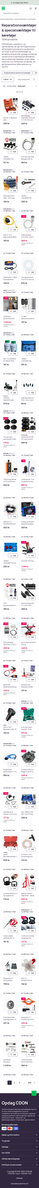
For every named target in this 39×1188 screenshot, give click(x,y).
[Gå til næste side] (34, 1083)
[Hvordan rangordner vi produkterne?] (4, 86)
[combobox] (19, 13)
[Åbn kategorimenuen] (35, 8)
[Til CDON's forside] (3, 8)
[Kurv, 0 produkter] (30, 8)
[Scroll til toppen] (34, 1093)
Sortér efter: (12, 86)
